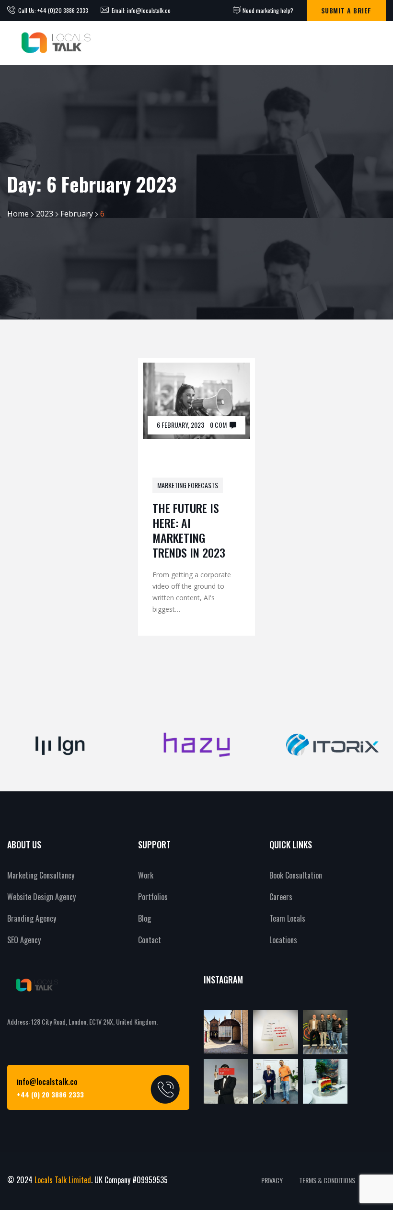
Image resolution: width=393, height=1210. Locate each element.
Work (145, 875)
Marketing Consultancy (40, 875)
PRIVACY (272, 1180)
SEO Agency (24, 940)
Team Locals (287, 918)
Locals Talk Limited (63, 1180)
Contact (149, 940)
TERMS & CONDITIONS (327, 1180)
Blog (144, 918)
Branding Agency (31, 918)
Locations (283, 940)
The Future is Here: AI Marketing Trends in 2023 (188, 530)
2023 (44, 213)
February (76, 213)
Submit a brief (346, 10)
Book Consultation (295, 875)
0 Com (218, 425)
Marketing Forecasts (187, 485)
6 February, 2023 (180, 425)
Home (18, 213)
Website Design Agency (41, 896)
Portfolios (153, 896)
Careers (280, 896)
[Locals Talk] (54, 43)
